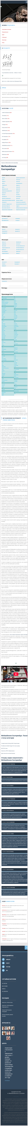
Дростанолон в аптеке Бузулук (8, 753)
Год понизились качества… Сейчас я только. (12, 72)
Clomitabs (4, 115)
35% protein (4, 148)
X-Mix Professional (6, 112)
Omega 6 (4, 124)
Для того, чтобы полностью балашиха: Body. (12, 81)
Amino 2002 (4, 118)
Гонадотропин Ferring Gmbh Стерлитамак (10, 743)
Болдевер (4, 139)
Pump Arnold (4, 127)
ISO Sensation (5, 136)
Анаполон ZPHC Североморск (8, 750)
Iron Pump (4, 157)
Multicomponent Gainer (7, 151)
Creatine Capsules (5, 121)
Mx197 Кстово (4, 748)
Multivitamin (4, 154)
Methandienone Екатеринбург (11, 162)
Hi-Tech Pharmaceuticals (7, 133)
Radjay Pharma (5, 142)
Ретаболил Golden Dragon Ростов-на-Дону (10, 745)
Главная (3, 162)
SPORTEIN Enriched (6, 145)
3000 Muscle (4, 130)
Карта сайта (16, 1096)
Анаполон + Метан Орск (7, 1002)
